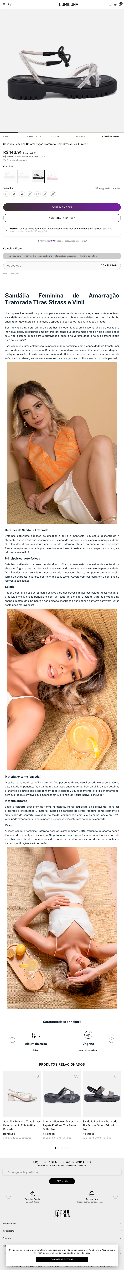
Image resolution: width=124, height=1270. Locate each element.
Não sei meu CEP (11, 274)
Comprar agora (62, 207)
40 (53, 194)
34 (6, 194)
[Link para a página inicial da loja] (68, 4)
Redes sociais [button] (9, 1223)
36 (22, 194)
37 (30, 194)
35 (14, 194)
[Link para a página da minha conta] (115, 4)
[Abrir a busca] (9, 4)
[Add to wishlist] (89, 144)
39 (45, 194)
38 (37, 194)
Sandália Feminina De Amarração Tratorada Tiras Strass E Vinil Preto (112, 137)
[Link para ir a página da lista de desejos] (110, 4)
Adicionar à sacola (62, 218)
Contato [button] (6, 1238)
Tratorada (80, 137)
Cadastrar (62, 1181)
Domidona (31, 137)
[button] (9, 132)
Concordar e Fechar (62, 1259)
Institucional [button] (8, 1231)
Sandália (55, 137)
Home (5, 137)
